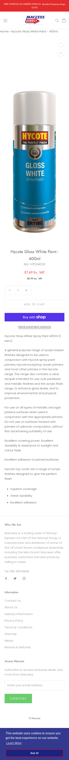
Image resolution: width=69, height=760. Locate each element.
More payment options (34, 327)
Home (4, 31)
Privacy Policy (14, 621)
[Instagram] (24, 578)
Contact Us (13, 601)
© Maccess (34, 718)
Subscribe (18, 698)
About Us (11, 607)
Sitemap (11, 634)
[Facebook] (6, 578)
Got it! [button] (34, 753)
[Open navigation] (5, 20)
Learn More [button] (14, 743)
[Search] (57, 20)
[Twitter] (15, 578)
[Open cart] (64, 20)
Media (9, 641)
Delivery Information (19, 614)
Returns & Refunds (18, 647)
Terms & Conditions (18, 627)
